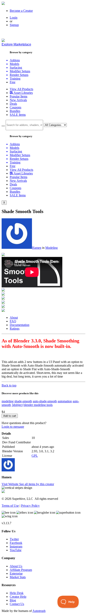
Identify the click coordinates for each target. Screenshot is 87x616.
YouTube (15, 550)
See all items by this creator (36, 484)
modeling (8, 401)
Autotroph (39, 611)
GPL (35, 455)
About (14, 317)
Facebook (16, 543)
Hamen (36, 247)
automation (65, 401)
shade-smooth (23, 401)
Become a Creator (21, 10)
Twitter (14, 539)
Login (13, 17)
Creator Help (18, 596)
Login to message (13, 426)
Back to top (9, 385)
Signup (14, 25)
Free (12, 82)
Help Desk (16, 593)
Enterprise (16, 573)
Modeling (51, 247)
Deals (13, 103)
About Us (16, 566)
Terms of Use (10, 505)
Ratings (14, 328)
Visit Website (10, 484)
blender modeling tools (38, 405)
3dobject (17, 405)
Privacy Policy (30, 505)
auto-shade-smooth (45, 401)
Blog (13, 600)
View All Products (21, 89)
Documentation (19, 325)
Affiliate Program (21, 570)
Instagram (16, 546)
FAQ (13, 321)
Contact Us (17, 604)
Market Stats (18, 577)
